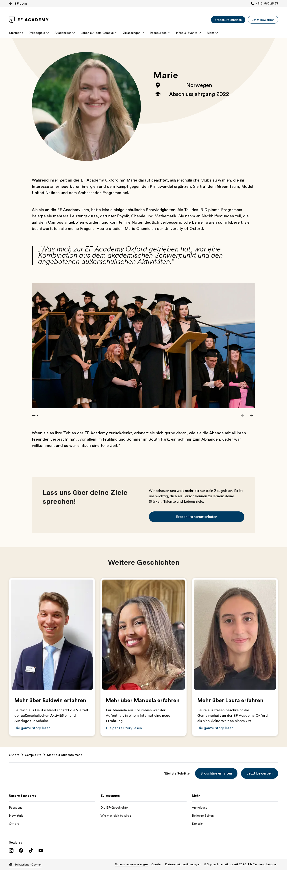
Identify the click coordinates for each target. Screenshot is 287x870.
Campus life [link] (33, 755)
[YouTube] (41, 850)
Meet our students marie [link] (64, 755)
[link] (29, 20)
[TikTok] (31, 850)
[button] (196, 516)
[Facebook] (21, 850)
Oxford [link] (14, 755)
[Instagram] (11, 850)
